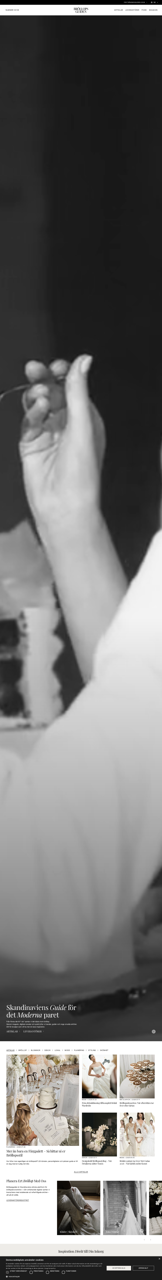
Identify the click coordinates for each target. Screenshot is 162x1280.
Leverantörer (132, 10)
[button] (144, 1240)
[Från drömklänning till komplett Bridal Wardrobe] (99, 1082)
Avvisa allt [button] (143, 1268)
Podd (144, 10)
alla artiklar (81, 1172)
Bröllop (23, 1050)
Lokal (58, 1050)
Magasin (153, 10)
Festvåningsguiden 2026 (134, 2)
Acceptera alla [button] (118, 1268)
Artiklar (118, 10)
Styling (92, 1050)
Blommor (35, 1050)
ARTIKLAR (12, 1031)
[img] (81, 10)
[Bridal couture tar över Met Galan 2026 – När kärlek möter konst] (137, 1140)
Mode (67, 1050)
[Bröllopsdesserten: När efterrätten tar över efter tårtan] (137, 1082)
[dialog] (81, 1268)
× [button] (159, 1259)
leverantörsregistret (17, 1200)
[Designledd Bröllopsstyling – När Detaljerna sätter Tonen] (99, 1140)
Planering (79, 1050)
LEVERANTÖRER (32, 1031)
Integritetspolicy (50, 1268)
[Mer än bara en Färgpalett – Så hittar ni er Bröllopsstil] (42, 1111)
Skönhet (104, 1050)
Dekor (47, 1050)
